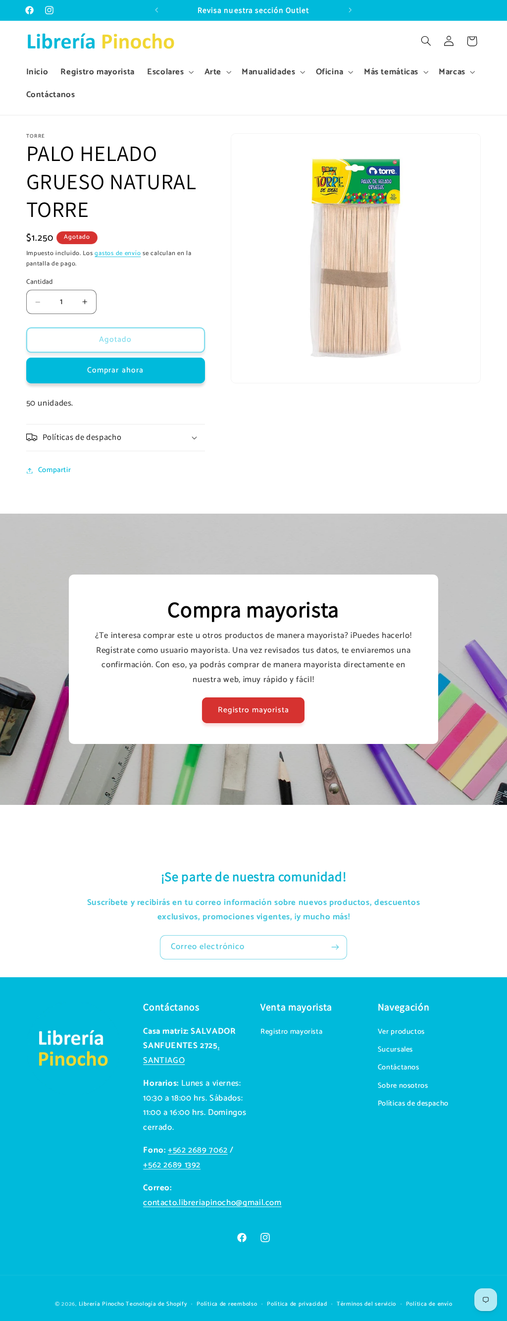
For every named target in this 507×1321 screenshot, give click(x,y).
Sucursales (395, 1050)
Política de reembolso (227, 1304)
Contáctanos (398, 1067)
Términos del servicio (366, 1304)
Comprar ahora (115, 370)
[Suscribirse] (335, 947)
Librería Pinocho (101, 1304)
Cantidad (39, 282)
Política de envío (429, 1304)
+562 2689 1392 (172, 1165)
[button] (169, 72)
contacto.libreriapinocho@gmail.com (212, 1203)
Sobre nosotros (403, 1086)
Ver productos (401, 1032)
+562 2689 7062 (198, 1150)
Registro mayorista (253, 710)
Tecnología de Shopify (156, 1304)
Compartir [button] (54, 470)
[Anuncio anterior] (157, 10)
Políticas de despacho (413, 1104)
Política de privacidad (297, 1304)
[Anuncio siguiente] (350, 10)
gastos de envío (118, 253)
